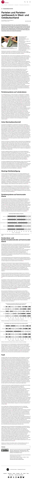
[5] (19, 81)
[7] (3, 95)
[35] (9, 379)
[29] (22, 260)
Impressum (5, 473)
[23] (27, 183)
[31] (1, 277)
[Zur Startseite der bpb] (5, 3)
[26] (5, 204)
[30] (6, 267)
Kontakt (24, 473)
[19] (26, 159)
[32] (16, 288)
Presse (28, 473)
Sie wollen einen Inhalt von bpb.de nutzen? (17, 459)
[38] (9, 421)
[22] (29, 179)
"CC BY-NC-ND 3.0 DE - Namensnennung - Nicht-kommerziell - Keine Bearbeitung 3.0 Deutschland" (20, 450)
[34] (6, 368)
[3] (23, 53)
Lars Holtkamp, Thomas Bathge (7, 20)
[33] (20, 350)
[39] (14, 440)
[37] (11, 410)
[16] (11, 130)
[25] (13, 191)
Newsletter (18, 473)
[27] (7, 206)
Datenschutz (10, 473)
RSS (21, 473)
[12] (3, 110)
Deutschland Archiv (8, 8)
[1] (27, 45)
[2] (10, 51)
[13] (22, 111)
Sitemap (14, 473)
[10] (21, 102)
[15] (25, 126)
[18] (6, 145)
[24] (23, 188)
